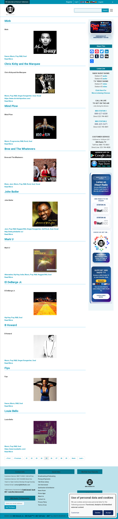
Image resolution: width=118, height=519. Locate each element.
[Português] (92, 2)
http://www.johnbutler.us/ (13, 232)
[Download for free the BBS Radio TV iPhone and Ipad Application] (101, 164)
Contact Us (41, 499)
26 (52, 458)
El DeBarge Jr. (13, 282)
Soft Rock (45, 229)
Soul (25, 56)
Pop (17, 56)
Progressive (14, 141)
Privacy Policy (42, 502)
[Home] (10, 10)
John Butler (11, 191)
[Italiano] (90, 2)
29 (67, 458)
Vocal (39, 96)
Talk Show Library (43, 482)
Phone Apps (42, 493)
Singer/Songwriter (25, 96)
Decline (97, 513)
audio (105, 76)
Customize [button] (75, 513)
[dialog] (93, 505)
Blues (6, 184)
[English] (81, 2)
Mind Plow (11, 106)
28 (62, 458)
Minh (7, 21)
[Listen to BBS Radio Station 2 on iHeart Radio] (101, 222)
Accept (108, 513)
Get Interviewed (43, 485)
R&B (20, 56)
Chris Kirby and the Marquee (22, 64)
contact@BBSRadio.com (22, 485)
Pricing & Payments (44, 479)
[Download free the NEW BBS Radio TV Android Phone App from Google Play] (101, 154)
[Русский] (94, 2)
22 (32, 458)
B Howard (10, 325)
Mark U (8, 239)
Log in (76, 2)
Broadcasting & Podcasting (46, 476)
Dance (6, 56)
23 (37, 458)
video (105, 84)
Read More (8, 59)
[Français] (85, 2)
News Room (42, 490)
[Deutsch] (88, 2)
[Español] (96, 2)
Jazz (11, 184)
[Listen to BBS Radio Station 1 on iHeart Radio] (101, 210)
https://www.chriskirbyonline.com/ (17, 98)
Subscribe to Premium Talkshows (17, 2)
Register (69, 2)
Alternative (8, 275)
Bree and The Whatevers (19, 148)
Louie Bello (11, 411)
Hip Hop (16, 275)
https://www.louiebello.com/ (15, 449)
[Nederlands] (83, 2)
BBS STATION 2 (101, 121)
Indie (22, 275)
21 (27, 458)
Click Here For (100, 90)
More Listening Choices (101, 93)
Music (12, 56)
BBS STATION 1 (101, 111)
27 (57, 458)
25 (47, 458)
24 (42, 458)
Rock (26, 141)
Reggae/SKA (21, 229)
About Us (41, 496)
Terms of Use (42, 505)
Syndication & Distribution (46, 487)
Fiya (7, 368)
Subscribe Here (101, 296)
